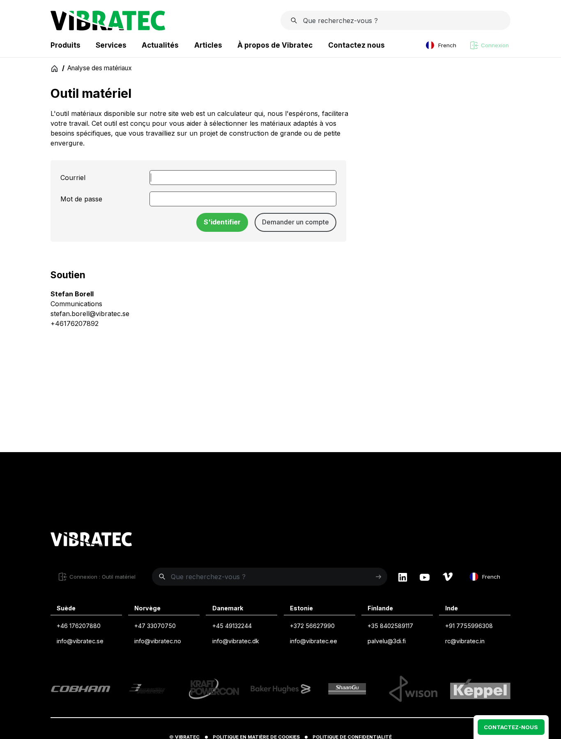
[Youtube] (425, 576)
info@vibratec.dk (235, 640)
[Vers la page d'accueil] (91, 540)
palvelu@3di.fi (387, 640)
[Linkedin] (402, 576)
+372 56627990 (312, 625)
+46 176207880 (79, 625)
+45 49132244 (232, 625)
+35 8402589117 (390, 625)
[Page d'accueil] (108, 28)
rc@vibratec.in (465, 640)
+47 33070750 (155, 625)
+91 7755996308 (469, 625)
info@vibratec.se (80, 640)
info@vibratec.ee (313, 640)
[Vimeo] (448, 576)
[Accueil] (55, 68)
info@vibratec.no (157, 640)
